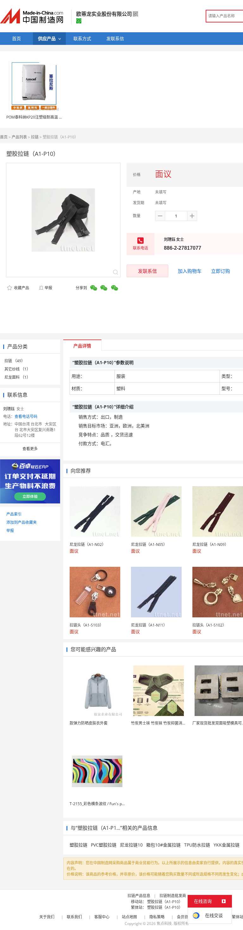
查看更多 (30, 448)
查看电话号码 (26, 416)
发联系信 (147, 271)
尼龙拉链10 (131, 845)
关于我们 (46, 917)
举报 (48, 288)
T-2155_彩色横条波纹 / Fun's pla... (99, 803)
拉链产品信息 (139, 895)
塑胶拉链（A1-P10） (165, 901)
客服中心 (101, 917)
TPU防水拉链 (197, 845)
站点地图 (129, 917)
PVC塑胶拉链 (103, 845)
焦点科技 (164, 923)
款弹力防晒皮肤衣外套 (89, 723)
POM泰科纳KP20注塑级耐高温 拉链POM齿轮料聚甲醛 (52, 117)
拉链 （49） (14, 361)
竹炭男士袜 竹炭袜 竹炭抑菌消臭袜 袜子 (164, 723)
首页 (4, 137)
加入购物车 (190, 271)
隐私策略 (157, 917)
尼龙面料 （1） (17, 377)
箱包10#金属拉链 (163, 845)
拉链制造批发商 (172, 895)
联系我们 (74, 917)
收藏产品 (21, 288)
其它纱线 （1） (17, 369)
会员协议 (184, 917)
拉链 (35, 137)
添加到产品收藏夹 (21, 522)
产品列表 (19, 137)
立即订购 (220, 271)
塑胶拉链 (78, 845)
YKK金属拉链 (227, 845)
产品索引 (14, 514)
